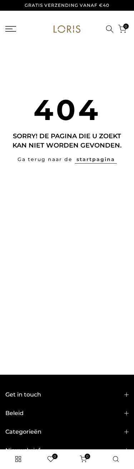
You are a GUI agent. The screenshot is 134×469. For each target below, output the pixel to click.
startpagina (95, 159)
